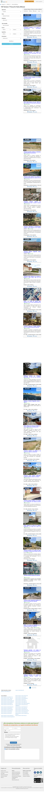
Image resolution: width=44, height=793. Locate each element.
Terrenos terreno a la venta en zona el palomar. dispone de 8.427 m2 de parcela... (32, 551)
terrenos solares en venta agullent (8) (21, 708)
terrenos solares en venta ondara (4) (6, 703)
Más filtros (11, 41)
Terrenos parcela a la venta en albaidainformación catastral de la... (32, 650)
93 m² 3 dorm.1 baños (32, 630)
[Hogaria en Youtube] (41, 772)
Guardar (35, 37)
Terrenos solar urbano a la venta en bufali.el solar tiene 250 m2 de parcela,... (32, 277)
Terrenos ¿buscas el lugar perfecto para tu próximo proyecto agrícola (32, 327)
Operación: (4, 9)
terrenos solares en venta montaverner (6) (7, 700)
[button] (15, 4)
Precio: (3, 27)
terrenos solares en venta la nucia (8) (7, 709)
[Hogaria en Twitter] (38, 772)
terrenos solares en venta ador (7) (20, 699)
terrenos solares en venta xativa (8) (6, 699)
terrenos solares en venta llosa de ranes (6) (22, 710)
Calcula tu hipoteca (26, 774)
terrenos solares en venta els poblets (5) (7, 702)
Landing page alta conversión (15, 778)
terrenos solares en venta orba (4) (6, 713)
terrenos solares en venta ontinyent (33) (21, 695)
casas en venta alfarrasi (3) (19, 690)
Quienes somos (3, 770)
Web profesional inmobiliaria (16, 776)
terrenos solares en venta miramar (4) (7, 704)
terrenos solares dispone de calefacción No (32, 405)
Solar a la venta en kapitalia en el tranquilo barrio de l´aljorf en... (32, 626)
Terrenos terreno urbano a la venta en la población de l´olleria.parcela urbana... (32, 502)
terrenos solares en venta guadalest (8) (21, 698)
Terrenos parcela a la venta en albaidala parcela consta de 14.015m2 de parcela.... (32, 676)
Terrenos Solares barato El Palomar (32, 575)
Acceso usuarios (39, 1)
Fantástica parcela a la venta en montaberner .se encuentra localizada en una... (32, 28)
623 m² (32, 431)
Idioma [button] (2, 777)
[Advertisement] (32, 126)
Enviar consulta (13, 742)
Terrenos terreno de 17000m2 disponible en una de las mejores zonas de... (32, 377)
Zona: (3, 13)
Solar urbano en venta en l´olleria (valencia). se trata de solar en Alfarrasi (32, 526)
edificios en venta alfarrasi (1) (5, 691)
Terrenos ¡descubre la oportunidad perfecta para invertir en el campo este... (32, 228)
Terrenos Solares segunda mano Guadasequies (32, 252)
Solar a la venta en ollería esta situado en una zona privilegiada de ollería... (32, 302)
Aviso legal (2, 773)
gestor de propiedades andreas (12, 749)
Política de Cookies (4, 776)
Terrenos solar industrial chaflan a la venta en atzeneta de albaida (32, 601)
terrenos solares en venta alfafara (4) (21, 702)
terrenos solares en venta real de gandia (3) (7, 716)
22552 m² (32, 231)
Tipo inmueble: (4, 23)
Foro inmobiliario (25, 773)
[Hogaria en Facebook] (35, 772)
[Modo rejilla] (26, 11)
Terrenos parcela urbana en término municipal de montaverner (32, 152)
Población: (4, 18)
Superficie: (4, 32)
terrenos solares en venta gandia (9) (6, 708)
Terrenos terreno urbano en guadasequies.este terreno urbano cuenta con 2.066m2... (32, 203)
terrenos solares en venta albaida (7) (6, 710)
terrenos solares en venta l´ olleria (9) (7, 698)
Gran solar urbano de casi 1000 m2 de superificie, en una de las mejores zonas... (32, 103)
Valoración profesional (15, 774)
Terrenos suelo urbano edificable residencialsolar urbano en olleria (32, 476)
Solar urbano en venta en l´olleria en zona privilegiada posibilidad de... (32, 426)
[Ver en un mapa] (30, 11)
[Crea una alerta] (34, 11)
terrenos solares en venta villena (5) (20, 700)
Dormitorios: (4, 36)
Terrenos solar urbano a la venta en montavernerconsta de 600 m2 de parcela (32, 178)
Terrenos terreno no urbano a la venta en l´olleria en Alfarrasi (32, 451)
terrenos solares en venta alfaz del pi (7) (21, 709)
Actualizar (11, 43)
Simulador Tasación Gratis (29, 1)
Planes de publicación (15, 779)
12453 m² (32, 256)
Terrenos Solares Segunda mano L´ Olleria (32, 401)
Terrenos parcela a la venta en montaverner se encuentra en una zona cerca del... (32, 53)
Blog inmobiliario (25, 772)
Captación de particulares (16, 772)
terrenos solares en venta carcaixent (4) (7, 715)
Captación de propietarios (16, 773)
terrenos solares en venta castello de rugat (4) (22, 703)
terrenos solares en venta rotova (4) (20, 715)
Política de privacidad (4, 774)
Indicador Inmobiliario (26, 776)
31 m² (32, 555)
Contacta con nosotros (4, 772)
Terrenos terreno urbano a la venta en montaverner (32, 78)
